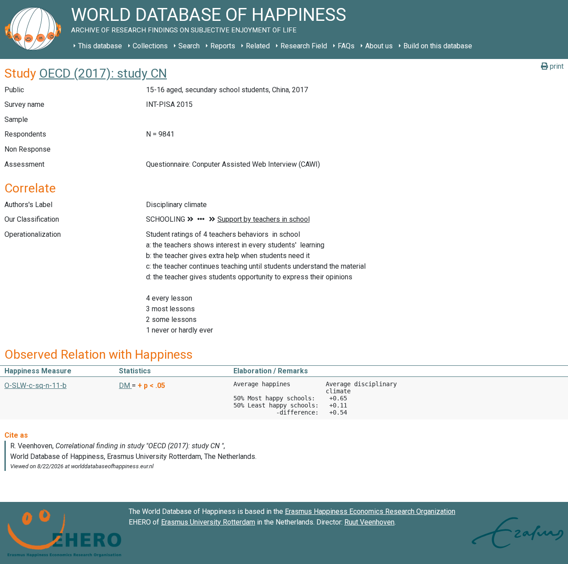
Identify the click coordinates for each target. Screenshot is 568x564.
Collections (150, 46)
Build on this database (437, 46)
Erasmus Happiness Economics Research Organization (370, 511)
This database (100, 46)
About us (379, 46)
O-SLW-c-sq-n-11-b (35, 385)
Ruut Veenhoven (369, 522)
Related (258, 46)
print (556, 66)
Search (189, 46)
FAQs (346, 46)
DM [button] (125, 385)
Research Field (303, 46)
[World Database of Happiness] (35, 29)
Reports (222, 46)
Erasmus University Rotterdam (208, 522)
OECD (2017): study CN (103, 73)
